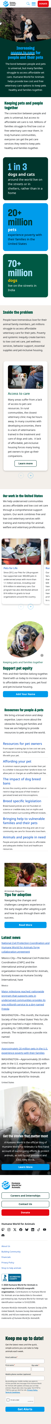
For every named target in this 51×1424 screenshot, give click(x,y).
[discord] (2, 1235)
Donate (43, 3)
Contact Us (25, 1204)
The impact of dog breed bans (22, 781)
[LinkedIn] (32, 1229)
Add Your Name (25, 694)
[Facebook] (20, 1229)
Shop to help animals (11, 1268)
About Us (5, 1246)
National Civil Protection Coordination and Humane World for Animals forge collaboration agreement (25, 947)
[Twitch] (2, 1229)
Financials (6, 1257)
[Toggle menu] (34, 3)
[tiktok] (38, 1229)
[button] (30, 475)
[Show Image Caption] (48, 32)
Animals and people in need (24, 837)
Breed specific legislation (22, 801)
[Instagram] (8, 1229)
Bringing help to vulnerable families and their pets (24, 821)
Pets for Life (10, 568)
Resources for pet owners (22, 743)
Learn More (25, 1167)
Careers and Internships (25, 1195)
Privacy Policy (7, 1262)
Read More (25, 925)
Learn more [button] (25, 463)
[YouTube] (44, 1229)
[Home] (11, 1185)
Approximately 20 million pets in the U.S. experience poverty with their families (24, 1051)
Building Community (11, 1251)
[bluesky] (26, 1229)
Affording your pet (17, 761)
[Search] (29, 4)
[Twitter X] (14, 1229)
